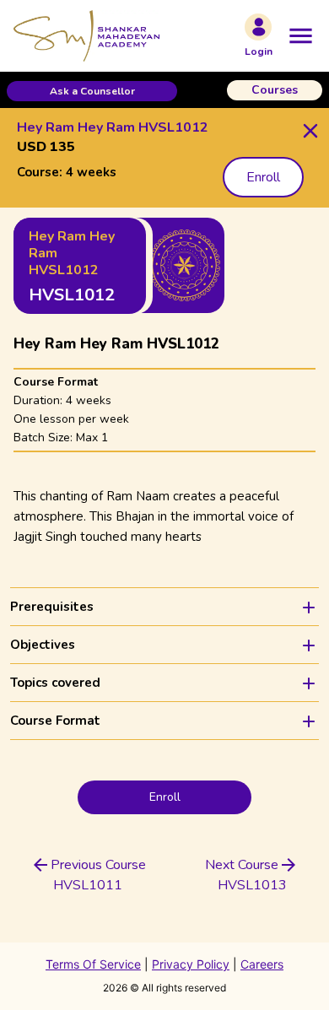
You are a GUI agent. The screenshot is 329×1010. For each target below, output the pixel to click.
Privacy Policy (190, 964)
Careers (261, 964)
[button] (92, 91)
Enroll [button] (263, 177)
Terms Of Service (93, 964)
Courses (274, 90)
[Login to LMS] (258, 27)
